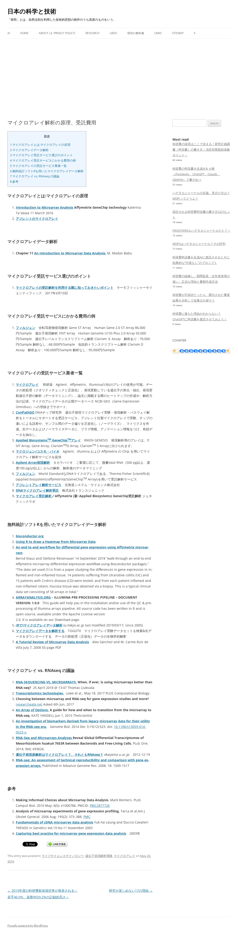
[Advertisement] (119, 73)
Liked (113, 33)
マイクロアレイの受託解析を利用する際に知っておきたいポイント (64, 287)
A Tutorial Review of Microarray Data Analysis (52, 642)
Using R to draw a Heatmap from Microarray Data (56, 541)
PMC (86, 816)
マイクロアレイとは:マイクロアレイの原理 (40, 145)
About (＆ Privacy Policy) (57, 33)
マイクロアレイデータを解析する (40, 631)
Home (24, 33)
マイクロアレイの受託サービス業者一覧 (38, 166)
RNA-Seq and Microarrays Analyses (44, 738)
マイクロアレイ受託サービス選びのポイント (41, 155)
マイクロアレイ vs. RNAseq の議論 (34, 176)
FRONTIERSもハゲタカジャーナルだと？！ (201, 230)
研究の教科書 (135, 33)
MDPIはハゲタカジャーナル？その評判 (198, 244)
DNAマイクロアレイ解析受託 (37, 490)
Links (158, 33)
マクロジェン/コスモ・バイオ (38, 451)
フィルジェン (25, 327)
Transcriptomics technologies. (40, 693)
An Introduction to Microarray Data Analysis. (70, 253)
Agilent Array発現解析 (33, 462)
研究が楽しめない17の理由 (131, 890)
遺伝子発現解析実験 (98, 856)
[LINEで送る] (57, 844)
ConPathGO (25, 412)
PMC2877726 (100, 805)
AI (8, 33)
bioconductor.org (30, 536)
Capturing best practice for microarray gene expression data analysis (71, 833)
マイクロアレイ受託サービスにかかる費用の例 (43, 160)
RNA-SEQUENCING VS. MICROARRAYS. (46, 682)
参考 (14, 181)
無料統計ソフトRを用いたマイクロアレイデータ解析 (47, 171)
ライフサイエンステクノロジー (63, 856)
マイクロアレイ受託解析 (34, 496)
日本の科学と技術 (31, 11)
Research (92, 33)
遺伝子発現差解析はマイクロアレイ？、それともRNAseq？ (59, 754)
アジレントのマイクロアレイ (37, 218)
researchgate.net (29, 704)
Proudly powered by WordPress (27, 926)
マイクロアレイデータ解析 (29, 150)
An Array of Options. (32, 710)
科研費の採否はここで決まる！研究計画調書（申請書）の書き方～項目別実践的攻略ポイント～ (201, 149)
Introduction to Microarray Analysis (44, 207)
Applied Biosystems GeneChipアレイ (48, 440)
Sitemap (178, 33)
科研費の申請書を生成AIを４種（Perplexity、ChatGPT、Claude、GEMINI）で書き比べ (196, 174)
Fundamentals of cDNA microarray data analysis (54, 822)
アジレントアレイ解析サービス (38, 485)
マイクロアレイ (27, 384)
